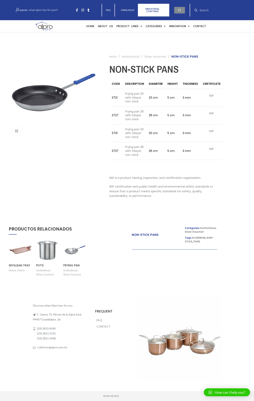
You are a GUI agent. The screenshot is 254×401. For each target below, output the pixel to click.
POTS (39, 265)
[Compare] (29, 244)
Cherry (21, 270)
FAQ (99, 320)
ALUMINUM (198, 237)
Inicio (113, 56)
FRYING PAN (71, 265)
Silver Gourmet (155, 56)
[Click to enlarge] (17, 131)
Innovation (177, 26)
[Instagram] (83, 10)
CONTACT (199, 26)
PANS (196, 241)
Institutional (131, 56)
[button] (108, 10)
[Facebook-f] (77, 10)
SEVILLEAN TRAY (19, 265)
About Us (105, 26)
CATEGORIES (154, 26)
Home (90, 26)
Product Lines (127, 26)
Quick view (29, 253)
